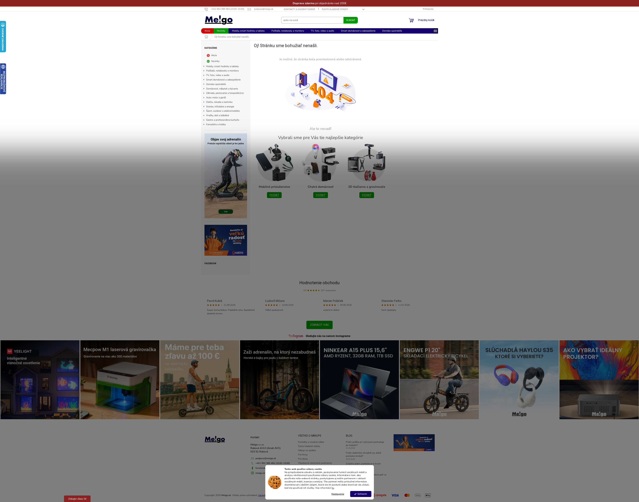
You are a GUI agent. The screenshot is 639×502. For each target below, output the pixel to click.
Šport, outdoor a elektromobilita (223, 110)
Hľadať (350, 20)
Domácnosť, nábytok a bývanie (222, 88)
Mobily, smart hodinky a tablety (222, 66)
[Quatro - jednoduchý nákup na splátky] (225, 240)
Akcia (214, 55)
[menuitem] (207, 31)
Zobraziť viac (319, 324)
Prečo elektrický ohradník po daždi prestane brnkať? (363, 454)
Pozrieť (274, 195)
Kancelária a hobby (216, 124)
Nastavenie (337, 494)
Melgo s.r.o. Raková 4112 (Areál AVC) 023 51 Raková (265, 448)
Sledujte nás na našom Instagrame (328, 336)
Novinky (215, 61)
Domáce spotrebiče (216, 84)
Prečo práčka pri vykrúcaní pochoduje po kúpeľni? (365, 443)
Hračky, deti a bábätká (217, 115)
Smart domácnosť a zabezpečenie (223, 79)
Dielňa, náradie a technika (219, 102)
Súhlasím (362, 493)
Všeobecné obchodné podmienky (315, 463)
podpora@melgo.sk (265, 458)
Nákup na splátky (307, 450)
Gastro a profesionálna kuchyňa (222, 119)
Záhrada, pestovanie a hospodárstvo (225, 93)
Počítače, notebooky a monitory (222, 70)
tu (333, 487)
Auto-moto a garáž (216, 97)
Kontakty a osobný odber (299, 9)
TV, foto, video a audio (217, 75)
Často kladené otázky (335, 9)
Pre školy (303, 458)
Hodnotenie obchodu (319, 282)
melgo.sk (260, 473)
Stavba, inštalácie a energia (220, 106)
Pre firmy (303, 454)
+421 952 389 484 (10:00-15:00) (272, 463)
